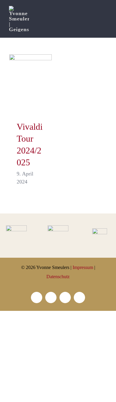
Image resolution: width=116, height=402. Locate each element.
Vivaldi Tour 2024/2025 (30, 84)
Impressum (83, 267)
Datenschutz (58, 276)
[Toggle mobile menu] (104, 15)
